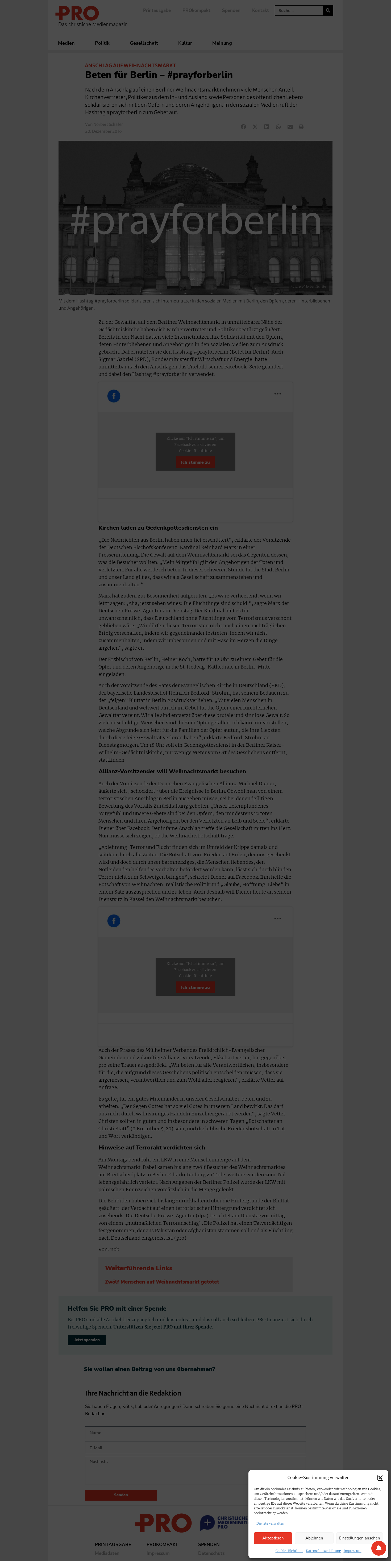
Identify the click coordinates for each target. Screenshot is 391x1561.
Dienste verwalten (270, 1523)
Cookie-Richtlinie (289, 1551)
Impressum (352, 1551)
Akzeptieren (273, 1538)
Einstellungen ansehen (359, 1538)
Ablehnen (314, 1538)
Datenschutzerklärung (323, 1551)
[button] (380, 1477)
